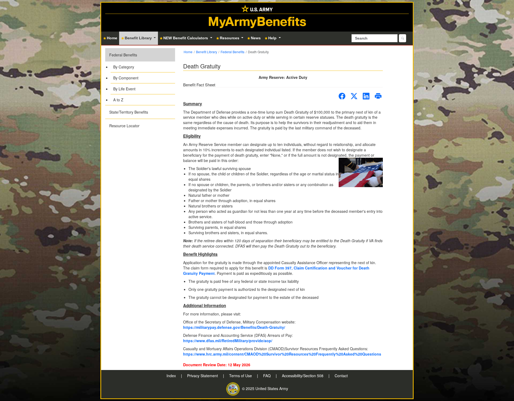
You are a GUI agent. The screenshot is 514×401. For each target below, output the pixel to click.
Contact (341, 375)
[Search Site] (402, 38)
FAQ (267, 375)
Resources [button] (230, 38)
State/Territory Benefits (128, 112)
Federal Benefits (123, 54)
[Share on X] (354, 96)
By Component (125, 77)
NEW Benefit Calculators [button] (186, 38)
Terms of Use (241, 375)
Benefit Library (206, 51)
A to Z (118, 99)
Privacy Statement (203, 375)
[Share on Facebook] (342, 96)
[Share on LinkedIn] (366, 96)
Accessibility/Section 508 (303, 375)
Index (172, 375)
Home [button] (112, 38)
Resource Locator (124, 125)
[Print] (378, 96)
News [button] (256, 38)
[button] (140, 76)
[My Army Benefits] (257, 8)
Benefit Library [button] (139, 38)
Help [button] (273, 38)
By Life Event (124, 88)
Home (188, 51)
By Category (123, 67)
